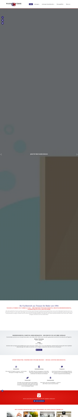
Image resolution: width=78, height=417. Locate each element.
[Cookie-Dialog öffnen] (2, 391)
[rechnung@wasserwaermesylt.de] (2, 20)
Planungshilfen (60, 4)
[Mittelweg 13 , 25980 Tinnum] (2, 23)
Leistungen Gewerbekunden (48, 4)
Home (31, 4)
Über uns (68, 4)
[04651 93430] (2, 17)
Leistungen (36, 4)
